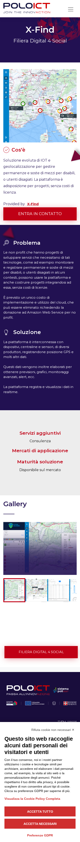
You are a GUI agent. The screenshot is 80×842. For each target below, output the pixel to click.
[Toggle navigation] (71, 9)
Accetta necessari (40, 824)
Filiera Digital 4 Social (41, 652)
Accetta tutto (40, 811)
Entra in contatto (40, 213)
